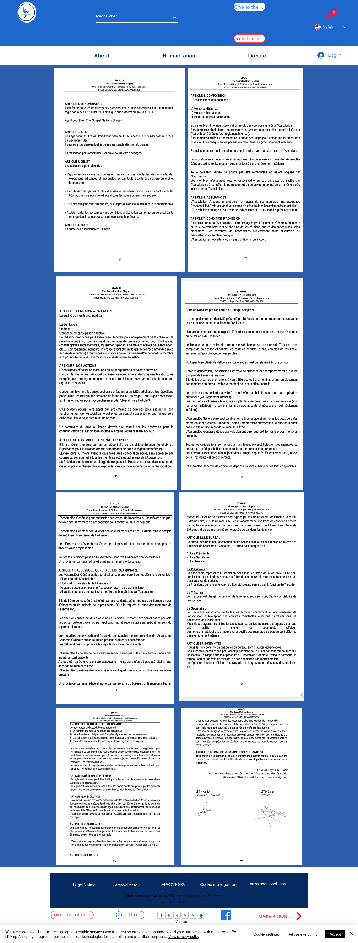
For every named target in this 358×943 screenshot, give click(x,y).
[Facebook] (226, 915)
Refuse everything (303, 934)
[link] (330, 13)
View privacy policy (183, 936)
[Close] (352, 934)
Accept (335, 934)
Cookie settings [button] (266, 934)
